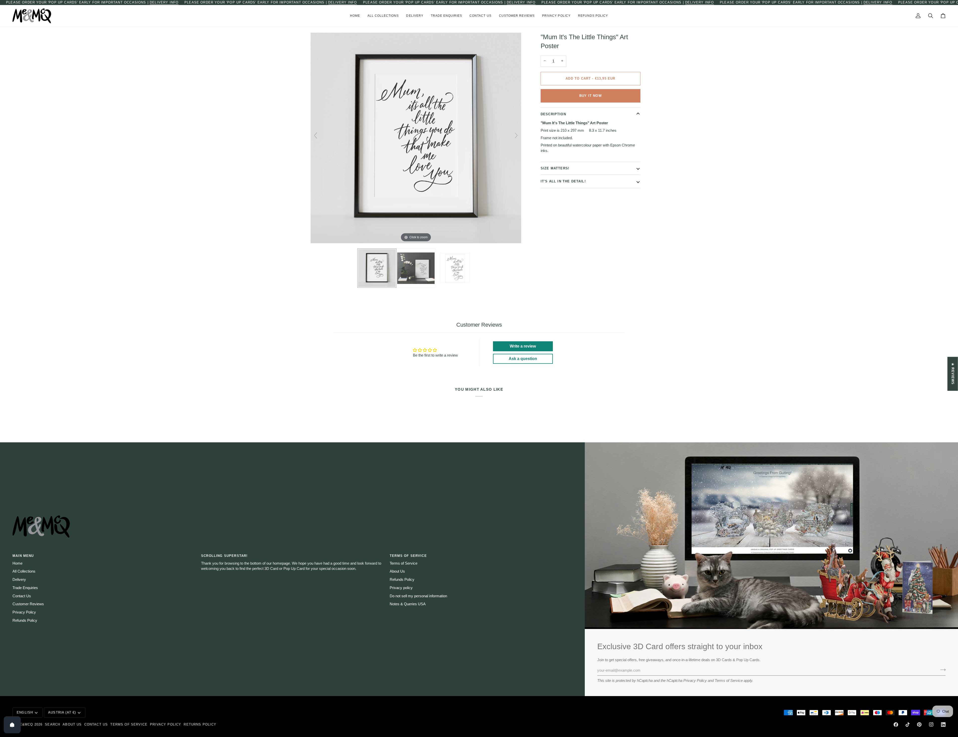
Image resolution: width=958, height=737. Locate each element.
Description (553, 114)
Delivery (19, 580)
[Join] (941, 670)
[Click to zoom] (416, 138)
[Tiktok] (908, 724)
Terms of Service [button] (408, 556)
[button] (383, 16)
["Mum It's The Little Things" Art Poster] (376, 268)
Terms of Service (729, 681)
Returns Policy (200, 724)
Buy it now (590, 96)
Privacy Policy (695, 681)
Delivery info (164, 2)
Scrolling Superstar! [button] (224, 556)
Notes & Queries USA (408, 604)
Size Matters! (555, 168)
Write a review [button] (523, 346)
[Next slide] (516, 135)
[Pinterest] (919, 724)
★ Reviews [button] (953, 374)
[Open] (12, 724)
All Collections (23, 571)
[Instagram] (931, 724)
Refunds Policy (24, 620)
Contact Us (21, 596)
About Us (397, 571)
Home (17, 563)
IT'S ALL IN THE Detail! (563, 181)
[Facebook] (896, 724)
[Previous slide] (316, 135)
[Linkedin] (943, 724)
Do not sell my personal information (418, 596)
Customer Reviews (28, 604)
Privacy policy (401, 588)
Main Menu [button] (23, 556)
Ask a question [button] (523, 359)
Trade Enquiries (25, 588)
